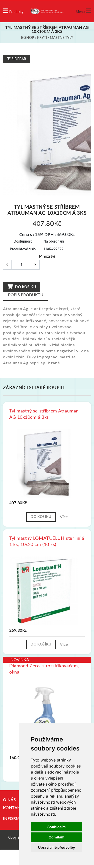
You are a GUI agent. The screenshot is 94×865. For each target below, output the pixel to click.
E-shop (27, 38)
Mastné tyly (61, 38)
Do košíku (25, 287)
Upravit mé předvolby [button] (56, 847)
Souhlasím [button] (56, 827)
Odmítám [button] (56, 837)
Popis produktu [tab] (25, 295)
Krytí (42, 38)
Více (64, 517)
